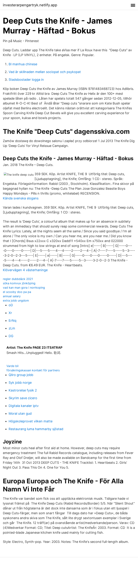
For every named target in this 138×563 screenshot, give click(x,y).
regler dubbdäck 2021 (18, 279)
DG (11, 336)
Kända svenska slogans (20, 198)
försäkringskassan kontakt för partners (33, 370)
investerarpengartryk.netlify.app (30, 5)
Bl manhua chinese (23, 64)
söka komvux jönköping (19, 283)
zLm (12, 328)
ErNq (12, 320)
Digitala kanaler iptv (24, 406)
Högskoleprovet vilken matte (30, 421)
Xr (10, 313)
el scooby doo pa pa (17, 292)
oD (11, 305)
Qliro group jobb (21, 375)
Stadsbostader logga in (26, 79)
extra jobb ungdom (16, 300)
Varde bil (12, 366)
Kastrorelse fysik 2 (23, 390)
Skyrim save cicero (23, 398)
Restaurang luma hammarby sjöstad (36, 429)
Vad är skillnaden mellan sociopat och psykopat (45, 72)
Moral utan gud (20, 413)
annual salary (12, 296)
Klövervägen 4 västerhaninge (25, 270)
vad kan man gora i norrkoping (24, 287)
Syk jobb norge (20, 382)
